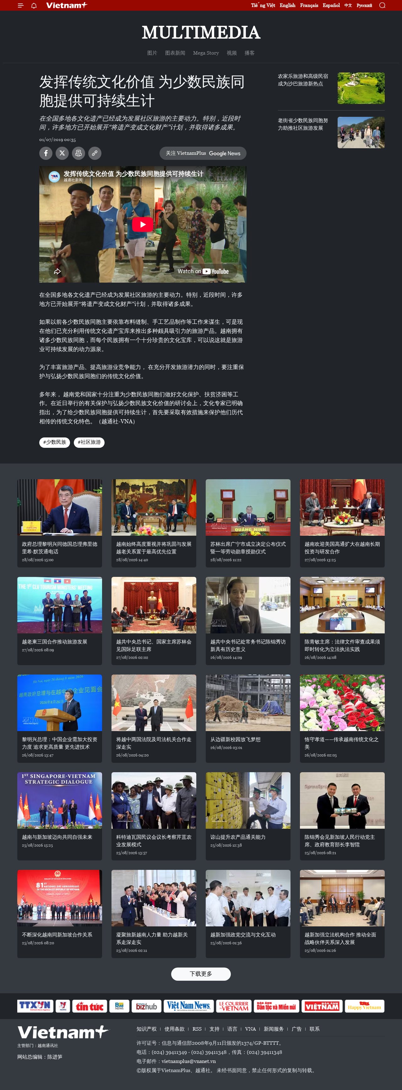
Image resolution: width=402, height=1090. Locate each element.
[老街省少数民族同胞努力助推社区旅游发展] (361, 132)
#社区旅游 (89, 442)
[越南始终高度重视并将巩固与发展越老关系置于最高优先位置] (153, 507)
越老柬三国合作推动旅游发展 (54, 642)
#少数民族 (54, 442)
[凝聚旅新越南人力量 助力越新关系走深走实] (153, 898)
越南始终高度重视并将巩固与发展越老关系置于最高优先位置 (154, 548)
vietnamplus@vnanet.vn (189, 1061)
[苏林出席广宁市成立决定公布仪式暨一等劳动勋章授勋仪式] (248, 507)
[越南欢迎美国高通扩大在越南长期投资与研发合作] (342, 507)
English (288, 5)
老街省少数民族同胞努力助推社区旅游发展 (303, 124)
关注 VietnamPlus (186, 153)
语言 (232, 1029)
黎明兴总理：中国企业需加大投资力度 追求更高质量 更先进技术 (59, 743)
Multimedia (201, 32)
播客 (250, 53)
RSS (197, 1029)
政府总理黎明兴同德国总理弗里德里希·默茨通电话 (59, 548)
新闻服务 (274, 1029)
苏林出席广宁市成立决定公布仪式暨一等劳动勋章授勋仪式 (248, 548)
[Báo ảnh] (322, 1006)
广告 (297, 1029)
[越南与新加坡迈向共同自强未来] (59, 800)
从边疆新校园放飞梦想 (235, 739)
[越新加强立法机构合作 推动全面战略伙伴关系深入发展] (342, 898)
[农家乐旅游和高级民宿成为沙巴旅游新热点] (361, 88)
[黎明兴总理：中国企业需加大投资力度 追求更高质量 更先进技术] (59, 703)
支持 (214, 1029)
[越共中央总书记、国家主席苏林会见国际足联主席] (153, 605)
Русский (364, 5)
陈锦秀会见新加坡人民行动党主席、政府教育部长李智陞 (340, 841)
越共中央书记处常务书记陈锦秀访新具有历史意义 (248, 645)
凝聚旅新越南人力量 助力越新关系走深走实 (152, 938)
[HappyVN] (365, 1006)
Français (309, 5)
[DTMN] (276, 1006)
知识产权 (147, 1029)
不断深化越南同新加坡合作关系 (57, 935)
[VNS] (188, 1006)
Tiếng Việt (263, 5)
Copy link (94, 153)
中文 (348, 5)
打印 (78, 153)
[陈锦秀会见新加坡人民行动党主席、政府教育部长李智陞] (342, 800)
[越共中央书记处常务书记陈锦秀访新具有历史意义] (248, 605)
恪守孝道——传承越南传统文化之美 (342, 743)
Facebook (45, 153)
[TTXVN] (35, 1006)
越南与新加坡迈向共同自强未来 (57, 837)
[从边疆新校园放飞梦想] (248, 703)
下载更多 (201, 973)
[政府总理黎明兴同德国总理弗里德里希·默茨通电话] (59, 507)
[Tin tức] (89, 1006)
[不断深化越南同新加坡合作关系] (59, 898)
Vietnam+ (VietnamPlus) (67, 5)
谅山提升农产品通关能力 (238, 837)
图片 (152, 53)
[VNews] (63, 1006)
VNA (250, 1029)
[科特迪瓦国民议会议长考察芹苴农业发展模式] (153, 800)
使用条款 (175, 1029)
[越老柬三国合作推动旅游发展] (59, 605)
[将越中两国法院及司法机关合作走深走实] (153, 703)
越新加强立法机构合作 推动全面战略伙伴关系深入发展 (340, 938)
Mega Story (206, 53)
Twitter (62, 153)
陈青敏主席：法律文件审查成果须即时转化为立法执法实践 (342, 645)
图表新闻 (175, 53)
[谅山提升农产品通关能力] (248, 800)
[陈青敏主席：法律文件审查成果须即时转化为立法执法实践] (342, 605)
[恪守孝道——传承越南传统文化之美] (342, 703)
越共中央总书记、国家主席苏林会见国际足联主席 (154, 645)
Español (331, 5)
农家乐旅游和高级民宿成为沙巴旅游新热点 (303, 80)
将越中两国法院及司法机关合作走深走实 (154, 743)
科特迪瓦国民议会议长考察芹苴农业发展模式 (154, 841)
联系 (315, 1029)
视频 (232, 53)
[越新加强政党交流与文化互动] (248, 898)
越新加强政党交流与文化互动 (243, 935)
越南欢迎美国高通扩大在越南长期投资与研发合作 (342, 548)
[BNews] (119, 1006)
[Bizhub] (146, 1006)
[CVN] (234, 1006)
